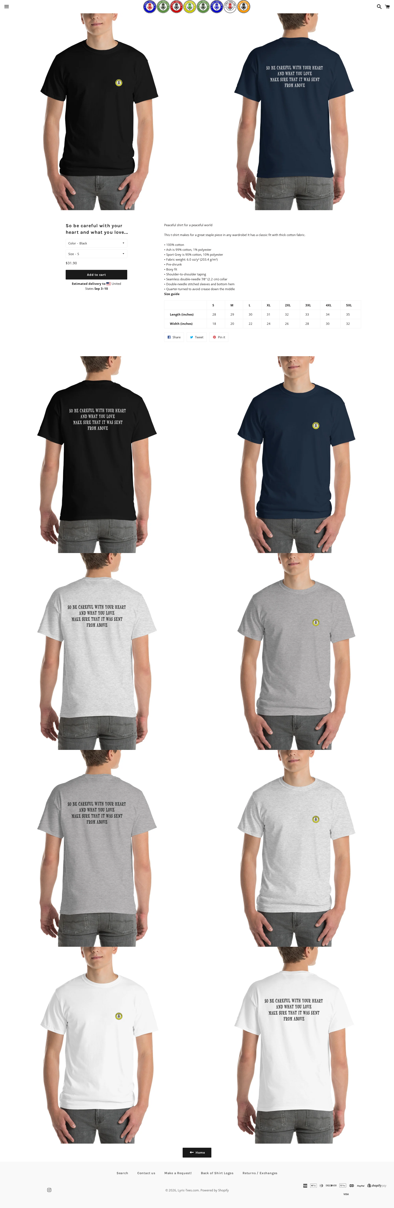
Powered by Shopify (214, 1190)
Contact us (146, 1173)
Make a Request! (178, 1173)
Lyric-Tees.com (188, 1190)
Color (72, 243)
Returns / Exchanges (260, 1173)
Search (122, 1173)
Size (71, 254)
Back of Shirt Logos (217, 1173)
